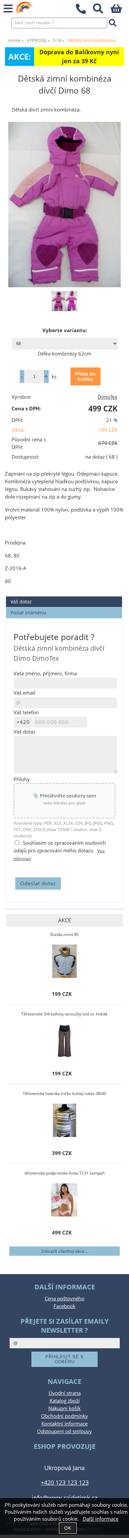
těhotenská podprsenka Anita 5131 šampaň (64, 1173)
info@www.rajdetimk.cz (64, 1497)
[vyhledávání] (101, 10)
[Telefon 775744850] (84, 14)
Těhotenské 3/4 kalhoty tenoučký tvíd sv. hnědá (64, 1014)
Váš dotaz (21, 601)
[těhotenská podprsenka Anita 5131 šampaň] (64, 1199)
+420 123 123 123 (65, 1482)
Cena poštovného (64, 1298)
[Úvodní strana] (24, 8)
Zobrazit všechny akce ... (64, 1251)
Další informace (100, 1518)
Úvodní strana (65, 1393)
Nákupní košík (64, 1408)
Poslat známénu (28, 612)
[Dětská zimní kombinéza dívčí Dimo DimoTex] (64, 204)
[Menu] (8, 9)
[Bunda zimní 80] (64, 961)
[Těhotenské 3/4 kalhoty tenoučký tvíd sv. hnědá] (64, 1040)
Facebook (64, 1306)
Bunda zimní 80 (64, 934)
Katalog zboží (65, 1400)
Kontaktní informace (64, 1423)
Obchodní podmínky (64, 1416)
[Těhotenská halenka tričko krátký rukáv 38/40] (64, 1120)
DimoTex (107, 396)
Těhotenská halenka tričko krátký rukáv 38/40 (64, 1093)
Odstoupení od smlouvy (64, 1431)
